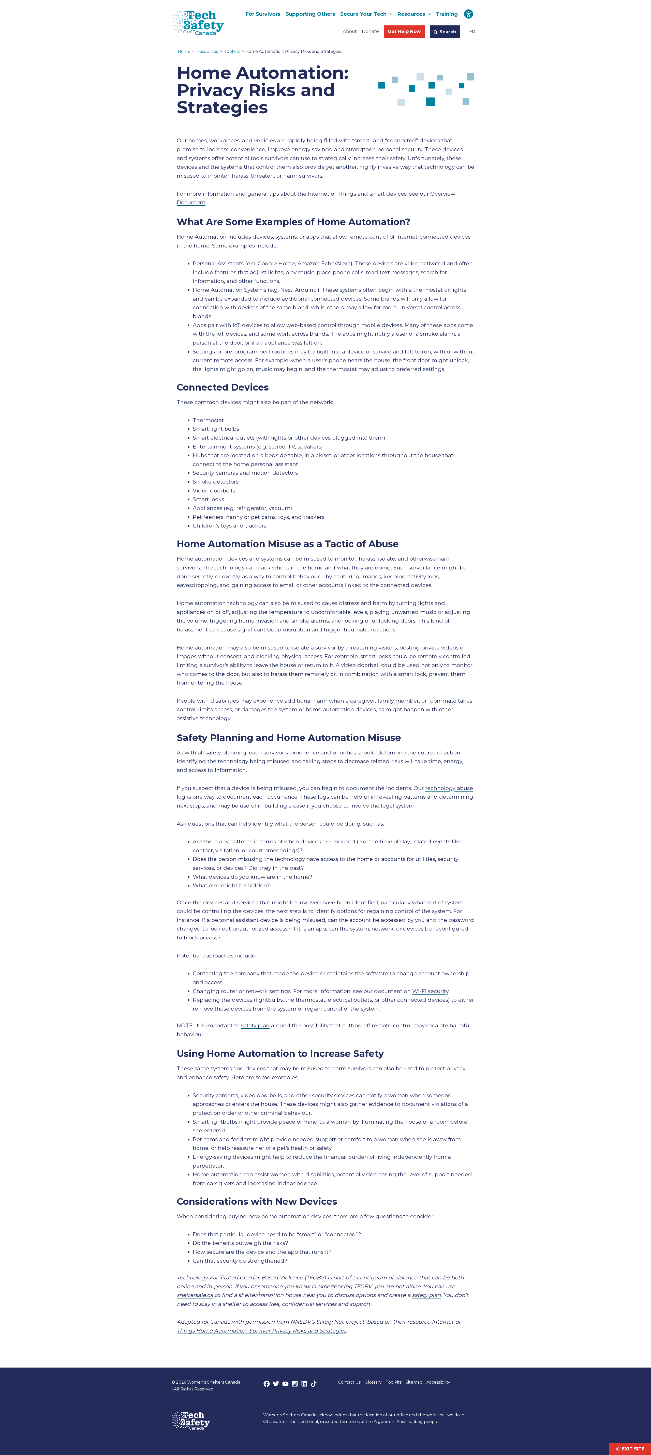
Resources (207, 51)
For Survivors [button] (262, 14)
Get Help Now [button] (404, 31)
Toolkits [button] (394, 1382)
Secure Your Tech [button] (363, 14)
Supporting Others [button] (310, 14)
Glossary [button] (373, 1382)
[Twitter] (276, 1384)
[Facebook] (266, 1384)
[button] (389, 14)
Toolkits (232, 51)
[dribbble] (313, 1384)
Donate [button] (370, 31)
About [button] (350, 31)
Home (184, 51)
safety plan (255, 1025)
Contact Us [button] (349, 1382)
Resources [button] (411, 14)
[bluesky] (304, 1384)
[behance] (295, 1384)
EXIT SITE (633, 1449)
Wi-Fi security (430, 991)
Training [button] (447, 14)
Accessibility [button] (438, 1382)
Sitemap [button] (414, 1382)
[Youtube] (285, 1384)
